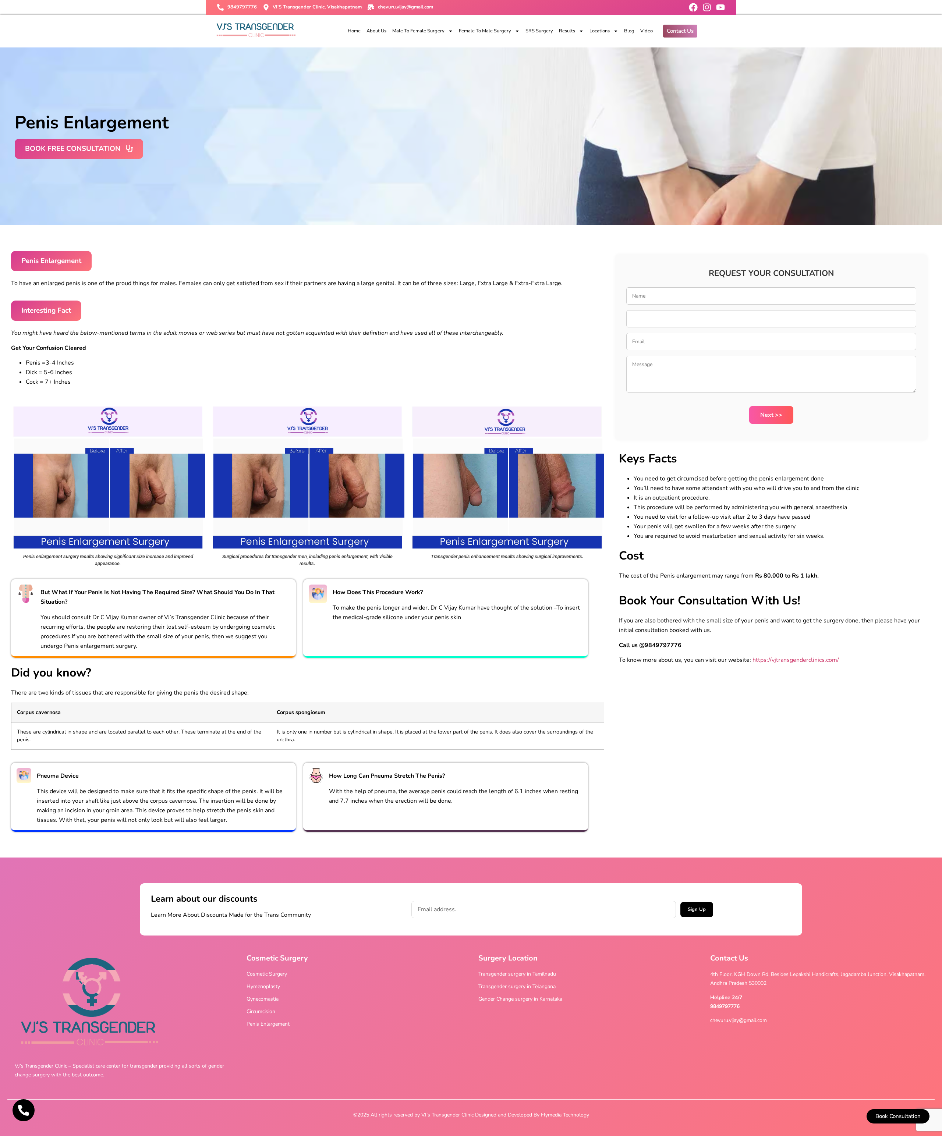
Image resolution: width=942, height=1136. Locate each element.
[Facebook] (693, 7)
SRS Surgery (539, 31)
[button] (51, 261)
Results (567, 31)
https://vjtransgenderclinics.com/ (795, 660)
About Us (376, 31)
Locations (599, 31)
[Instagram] (706, 7)
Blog (629, 31)
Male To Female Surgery (418, 31)
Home (354, 31)
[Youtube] (720, 7)
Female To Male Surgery (485, 31)
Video (646, 31)
